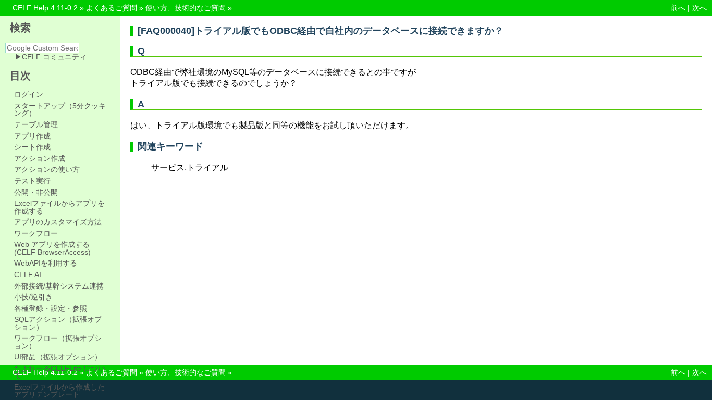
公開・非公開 (36, 192)
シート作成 (32, 147)
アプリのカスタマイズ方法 (58, 222)
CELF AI (27, 274)
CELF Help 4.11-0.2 (45, 8)
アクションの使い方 (47, 169)
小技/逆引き (33, 297)
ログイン (28, 94)
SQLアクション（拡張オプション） (58, 323)
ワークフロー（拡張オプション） (58, 341)
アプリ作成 (32, 136)
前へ (678, 8)
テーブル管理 (36, 124)
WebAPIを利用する (45, 263)
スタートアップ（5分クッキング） (60, 109)
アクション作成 (39, 158)
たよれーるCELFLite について (59, 372)
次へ (699, 8)
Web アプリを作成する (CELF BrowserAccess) (52, 248)
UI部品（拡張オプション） (58, 356)
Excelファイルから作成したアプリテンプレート (59, 390)
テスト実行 (32, 180)
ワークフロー (36, 233)
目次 (20, 75)
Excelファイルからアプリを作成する (59, 207)
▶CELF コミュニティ (51, 57)
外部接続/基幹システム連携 (59, 286)
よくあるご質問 (111, 8)
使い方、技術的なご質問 (185, 8)
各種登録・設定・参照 (50, 308)
